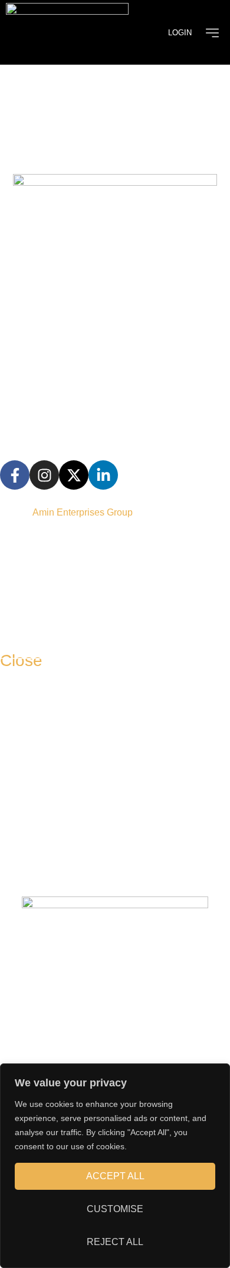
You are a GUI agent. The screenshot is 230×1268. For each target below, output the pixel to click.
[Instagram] (44, 475)
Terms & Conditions (115, 581)
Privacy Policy (140, 551)
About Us (31, 674)
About (75, 414)
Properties (33, 801)
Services (30, 769)
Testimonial (36, 864)
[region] (115, 1165)
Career (125, 414)
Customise (115, 1209)
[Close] (14, 626)
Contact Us (115, 445)
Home (27, 414)
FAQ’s (74, 551)
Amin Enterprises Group (82, 512)
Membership (190, 414)
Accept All (115, 1176)
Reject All (115, 1242)
